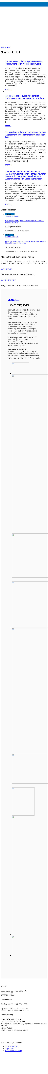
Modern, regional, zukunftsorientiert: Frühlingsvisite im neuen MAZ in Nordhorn (24, 97)
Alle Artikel (5, 47)
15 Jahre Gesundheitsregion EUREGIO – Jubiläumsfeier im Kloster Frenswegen (24, 62)
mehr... (8, 89)
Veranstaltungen (11, 216)
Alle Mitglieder (14, 300)
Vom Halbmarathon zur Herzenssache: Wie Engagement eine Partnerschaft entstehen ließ (25, 135)
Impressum (9, 1049)
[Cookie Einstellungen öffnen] (17, 1072)
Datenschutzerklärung (13, 1051)
